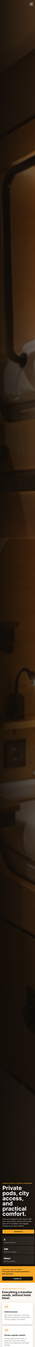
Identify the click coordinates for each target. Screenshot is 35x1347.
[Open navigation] (31, 4)
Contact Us (17, 1278)
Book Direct (18, 1232)
